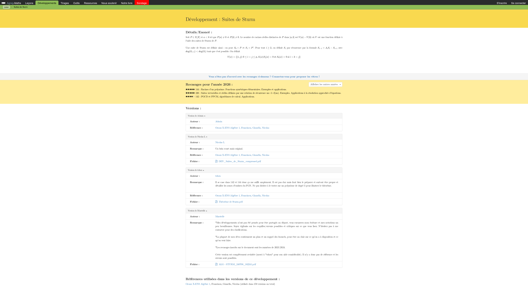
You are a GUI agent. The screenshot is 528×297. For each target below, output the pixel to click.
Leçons (29, 3)
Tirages (65, 3)
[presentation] (195, 37)
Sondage (142, 3)
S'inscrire (502, 3)
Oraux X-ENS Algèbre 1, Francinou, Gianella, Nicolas (242, 127)
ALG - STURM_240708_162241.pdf (236, 264)
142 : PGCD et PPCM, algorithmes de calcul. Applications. (225, 96)
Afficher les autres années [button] (324, 84)
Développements (47, 3)
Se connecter (518, 3)
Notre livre (126, 3)
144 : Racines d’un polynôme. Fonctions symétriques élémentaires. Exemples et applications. (241, 89)
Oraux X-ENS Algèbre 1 (198, 283)
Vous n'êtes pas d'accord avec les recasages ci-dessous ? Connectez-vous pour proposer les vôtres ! (264, 76)
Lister (6, 7)
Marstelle (219, 216)
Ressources (90, 3)
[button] (264, 116)
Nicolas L (220, 142)
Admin (218, 121)
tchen (218, 175)
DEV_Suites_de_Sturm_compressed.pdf (239, 161)
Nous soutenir (109, 3)
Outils (76, 3)
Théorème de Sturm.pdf (230, 201)
